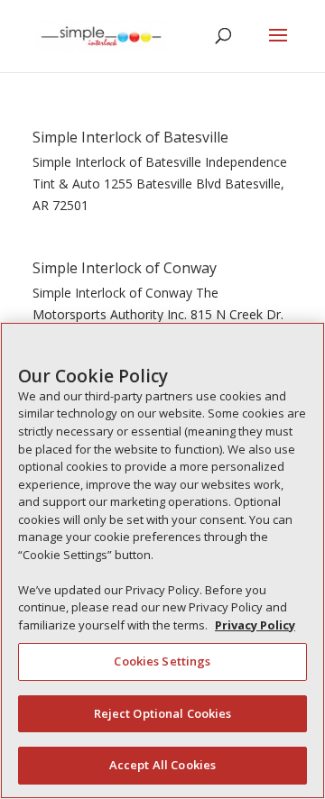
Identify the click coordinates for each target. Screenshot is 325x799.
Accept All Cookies (162, 765)
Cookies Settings (162, 661)
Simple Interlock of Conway (124, 268)
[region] (162, 560)
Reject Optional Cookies (163, 713)
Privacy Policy (255, 625)
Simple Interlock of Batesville (130, 137)
